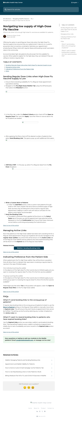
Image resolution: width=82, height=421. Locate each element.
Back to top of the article (11, 225)
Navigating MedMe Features (21, 18)
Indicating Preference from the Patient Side (20, 69)
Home (30, 408)
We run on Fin (41, 416)
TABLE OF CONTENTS (68, 25)
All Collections (7, 18)
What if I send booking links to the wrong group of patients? (68, 46)
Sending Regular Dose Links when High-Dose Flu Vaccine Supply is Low (28, 65)
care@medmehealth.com (24, 340)
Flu (32, 18)
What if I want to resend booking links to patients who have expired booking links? (69, 53)
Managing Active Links (13, 67)
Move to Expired (9, 307)
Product (43, 408)
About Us (36, 408)
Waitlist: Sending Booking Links (29, 248)
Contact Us (50, 408)
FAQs (7, 71)
